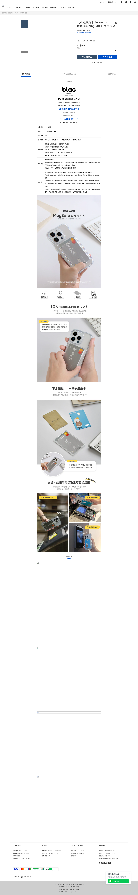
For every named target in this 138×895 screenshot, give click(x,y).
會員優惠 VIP (46, 856)
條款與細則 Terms (19, 856)
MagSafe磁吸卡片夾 (21, 13)
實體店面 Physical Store (21, 853)
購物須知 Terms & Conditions (52, 851)
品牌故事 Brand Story (20, 851)
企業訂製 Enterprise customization (82, 856)
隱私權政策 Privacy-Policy (21, 858)
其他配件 (11, 13)
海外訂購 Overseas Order (50, 853)
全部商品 (4, 13)
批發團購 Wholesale (77, 853)
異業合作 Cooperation (78, 851)
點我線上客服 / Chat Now (107, 851)
